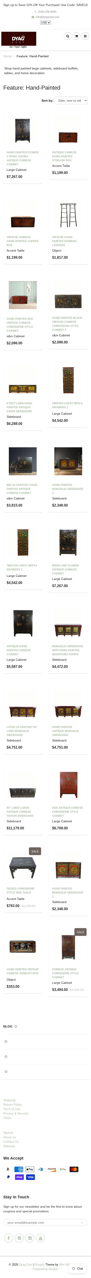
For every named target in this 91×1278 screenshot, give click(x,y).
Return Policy (12, 1104)
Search (8, 1132)
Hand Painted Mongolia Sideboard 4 (67, 489)
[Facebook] (8, 1238)
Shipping (9, 1100)
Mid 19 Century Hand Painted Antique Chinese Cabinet (22, 489)
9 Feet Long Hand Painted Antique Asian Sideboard (19, 407)
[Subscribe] (82, 1222)
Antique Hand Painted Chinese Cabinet (19, 650)
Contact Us (11, 1141)
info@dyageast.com (47, 17)
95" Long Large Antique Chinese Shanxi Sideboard (20, 811)
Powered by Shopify (45, 1269)
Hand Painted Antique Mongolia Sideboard (65, 731)
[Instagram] (29, 1238)
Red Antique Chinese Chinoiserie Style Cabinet (67, 811)
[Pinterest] (19, 1238)
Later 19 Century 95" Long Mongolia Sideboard (22, 731)
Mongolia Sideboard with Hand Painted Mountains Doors (67, 650)
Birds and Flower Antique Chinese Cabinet (65, 569)
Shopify (40, 1264)
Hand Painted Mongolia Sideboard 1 (67, 892)
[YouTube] (40, 1238)
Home (7, 56)
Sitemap (9, 1146)
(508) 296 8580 (47, 11)
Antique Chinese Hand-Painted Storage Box (64, 156)
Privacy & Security (15, 1113)
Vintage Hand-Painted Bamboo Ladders (64, 241)
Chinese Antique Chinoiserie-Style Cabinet (65, 973)
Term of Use (11, 1109)
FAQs (7, 1118)
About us (9, 1137)
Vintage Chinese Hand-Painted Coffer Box (22, 241)
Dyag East (25, 1264)
